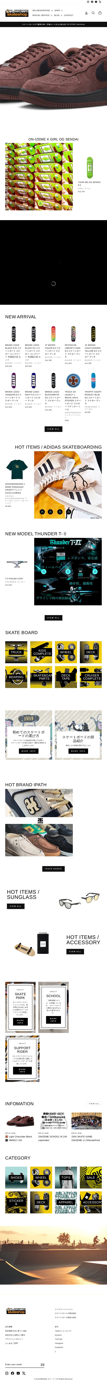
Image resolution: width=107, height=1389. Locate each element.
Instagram (59, 1343)
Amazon (58, 1335)
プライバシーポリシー (14, 1339)
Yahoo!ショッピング (63, 1331)
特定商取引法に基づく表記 (16, 1331)
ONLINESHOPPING (41, 10)
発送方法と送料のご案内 (15, 1335)
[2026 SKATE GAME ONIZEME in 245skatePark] (87, 1121)
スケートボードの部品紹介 (65, 1313)
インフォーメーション (64, 1309)
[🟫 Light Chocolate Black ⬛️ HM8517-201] (20, 1121)
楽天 (57, 1327)
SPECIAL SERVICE (41, 15)
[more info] (28, 735)
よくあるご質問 (11, 1343)
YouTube (58, 1339)
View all (53, 429)
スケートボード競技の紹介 (65, 1317)
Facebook (59, 1347)
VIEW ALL (53, 618)
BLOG (57, 15)
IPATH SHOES (53, 869)
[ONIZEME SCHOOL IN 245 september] (53, 1121)
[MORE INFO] (20, 1007)
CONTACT (68, 15)
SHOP (58, 10)
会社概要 (8, 1327)
